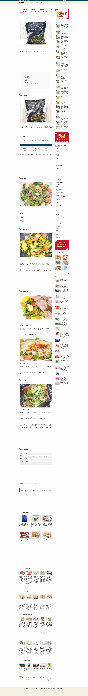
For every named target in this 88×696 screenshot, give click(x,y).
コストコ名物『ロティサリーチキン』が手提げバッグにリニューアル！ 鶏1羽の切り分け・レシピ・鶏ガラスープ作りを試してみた (64, 58)
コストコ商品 (29, 483)
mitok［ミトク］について (29, 688)
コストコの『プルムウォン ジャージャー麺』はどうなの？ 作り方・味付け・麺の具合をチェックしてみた (64, 53)
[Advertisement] (28, 61)
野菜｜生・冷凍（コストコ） (35, 483)
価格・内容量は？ (27, 76)
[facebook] (63, 0)
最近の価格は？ (27, 77)
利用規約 (39, 688)
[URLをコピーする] (49, 17)
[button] (0, 695)
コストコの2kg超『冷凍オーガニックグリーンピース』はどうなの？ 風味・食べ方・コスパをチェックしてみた (64, 47)
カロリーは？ (26, 85)
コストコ (21, 483)
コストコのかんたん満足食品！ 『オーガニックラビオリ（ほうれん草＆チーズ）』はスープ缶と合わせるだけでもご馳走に (64, 128)
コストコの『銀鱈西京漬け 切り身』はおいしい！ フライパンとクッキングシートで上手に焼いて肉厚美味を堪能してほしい (64, 87)
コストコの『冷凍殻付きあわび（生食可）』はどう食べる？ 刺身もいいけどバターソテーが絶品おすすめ (64, 118)
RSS (61, 688)
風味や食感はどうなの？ (28, 82)
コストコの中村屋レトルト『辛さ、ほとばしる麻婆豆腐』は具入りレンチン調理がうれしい (64, 41)
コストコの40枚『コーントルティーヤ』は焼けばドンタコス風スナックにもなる (64, 102)
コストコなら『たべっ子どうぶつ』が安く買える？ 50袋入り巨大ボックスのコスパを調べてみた (64, 123)
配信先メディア (50, 688)
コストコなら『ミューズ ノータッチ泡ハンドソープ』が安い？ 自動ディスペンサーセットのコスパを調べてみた (64, 71)
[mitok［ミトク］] (21, 3)
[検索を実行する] (68, 273)
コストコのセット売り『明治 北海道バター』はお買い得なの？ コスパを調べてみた (64, 97)
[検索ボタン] (46, 2)
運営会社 (35, 688)
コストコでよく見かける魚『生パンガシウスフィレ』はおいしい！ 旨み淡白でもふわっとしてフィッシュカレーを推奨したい (64, 65)
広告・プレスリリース (56, 688)
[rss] (67, 0)
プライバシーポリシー (44, 688)
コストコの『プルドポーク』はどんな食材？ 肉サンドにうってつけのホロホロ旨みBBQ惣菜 (64, 32)
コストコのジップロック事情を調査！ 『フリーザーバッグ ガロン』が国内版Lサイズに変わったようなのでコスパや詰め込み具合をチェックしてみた (64, 26)
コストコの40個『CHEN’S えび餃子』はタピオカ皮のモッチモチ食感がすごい (64, 37)
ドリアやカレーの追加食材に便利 (30, 83)
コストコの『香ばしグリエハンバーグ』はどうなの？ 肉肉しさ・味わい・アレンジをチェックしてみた (64, 92)
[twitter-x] (64, 0)
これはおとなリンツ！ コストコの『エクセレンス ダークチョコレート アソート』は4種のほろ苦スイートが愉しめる (64, 112)
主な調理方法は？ (27, 80)
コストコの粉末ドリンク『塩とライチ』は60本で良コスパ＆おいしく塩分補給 (64, 107)
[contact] (68, 0)
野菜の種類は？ (26, 79)
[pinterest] (65, 0)
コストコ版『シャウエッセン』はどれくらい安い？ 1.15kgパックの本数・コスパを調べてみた (64, 81)
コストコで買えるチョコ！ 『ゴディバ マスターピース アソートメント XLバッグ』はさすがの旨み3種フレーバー (64, 77)
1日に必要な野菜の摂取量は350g (26, 417)
